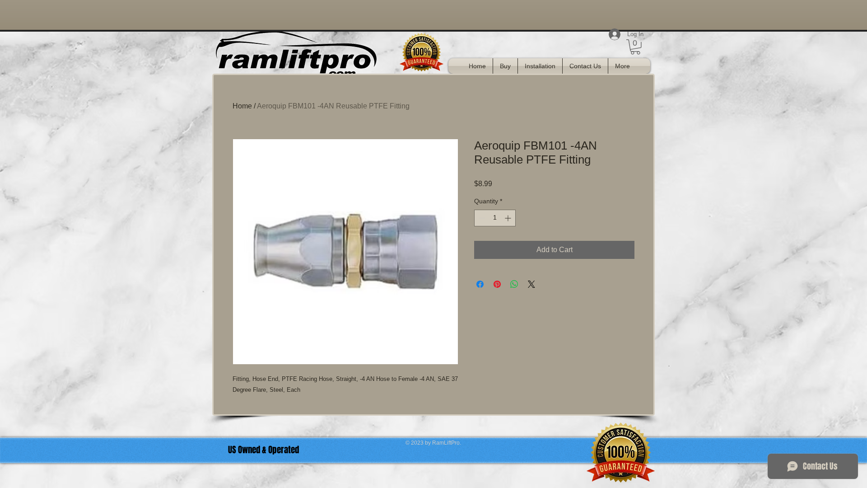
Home (242, 106)
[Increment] (508, 218)
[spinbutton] (495, 218)
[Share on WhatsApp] (514, 284)
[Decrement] (481, 218)
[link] (635, 47)
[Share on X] (531, 284)
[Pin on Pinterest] (497, 284)
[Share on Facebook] (480, 284)
